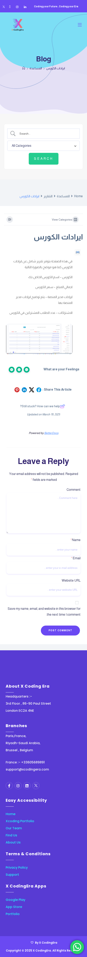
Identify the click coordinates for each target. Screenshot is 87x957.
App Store (14, 906)
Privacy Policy (17, 867)
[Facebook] (10, 7)
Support (12, 874)
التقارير (48, 196)
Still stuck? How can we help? (40, 406)
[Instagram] (17, 7)
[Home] (23, 68)
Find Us (11, 835)
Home (78, 196)
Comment (74, 489)
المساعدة (63, 196)
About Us (13, 842)
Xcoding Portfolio (20, 821)
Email (76, 558)
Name (76, 540)
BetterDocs (51, 433)
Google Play (15, 899)
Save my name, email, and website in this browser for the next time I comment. (44, 611)
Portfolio (13, 914)
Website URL (71, 580)
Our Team (14, 828)
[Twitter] (4, 7)
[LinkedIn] (25, 7)
